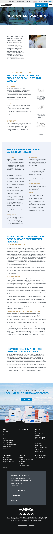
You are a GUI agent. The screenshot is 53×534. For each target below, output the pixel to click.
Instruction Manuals (7, 459)
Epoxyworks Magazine (24, 465)
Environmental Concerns (41, 447)
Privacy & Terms (40, 455)
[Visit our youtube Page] (32, 514)
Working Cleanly (39, 451)
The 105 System (7, 432)
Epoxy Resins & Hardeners (9, 434)
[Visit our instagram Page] (28, 514)
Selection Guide (24, 429)
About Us (22, 455)
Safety (37, 429)
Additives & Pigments (8, 440)
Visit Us (21, 463)
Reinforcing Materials (8, 442)
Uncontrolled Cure (39, 443)
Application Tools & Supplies (9, 444)
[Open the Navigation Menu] (50, 5)
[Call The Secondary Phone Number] (31, 1)
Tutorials (5, 467)
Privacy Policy (32, 525)
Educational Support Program (26, 459)
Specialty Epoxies (7, 446)
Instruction (7, 455)
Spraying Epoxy (38, 445)
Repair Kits (5, 448)
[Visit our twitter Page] (24, 514)
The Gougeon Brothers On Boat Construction (9, 462)
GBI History (22, 461)
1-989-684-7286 (15, 485)
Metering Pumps (7, 436)
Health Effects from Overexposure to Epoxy (40, 438)
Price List (5, 450)
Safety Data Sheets (40, 441)
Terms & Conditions (40, 457)
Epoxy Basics (6, 457)
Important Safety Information (42, 432)
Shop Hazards (38, 449)
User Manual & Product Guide (10, 465)
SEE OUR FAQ (14, 500)
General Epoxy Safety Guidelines (40, 434)
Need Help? (11, 1)
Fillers (4, 438)
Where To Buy (41, 5)
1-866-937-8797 (27, 480)
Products (6, 429)
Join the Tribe (16, 496)
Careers (21, 457)
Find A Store (26, 399)
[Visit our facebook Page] (20, 514)
